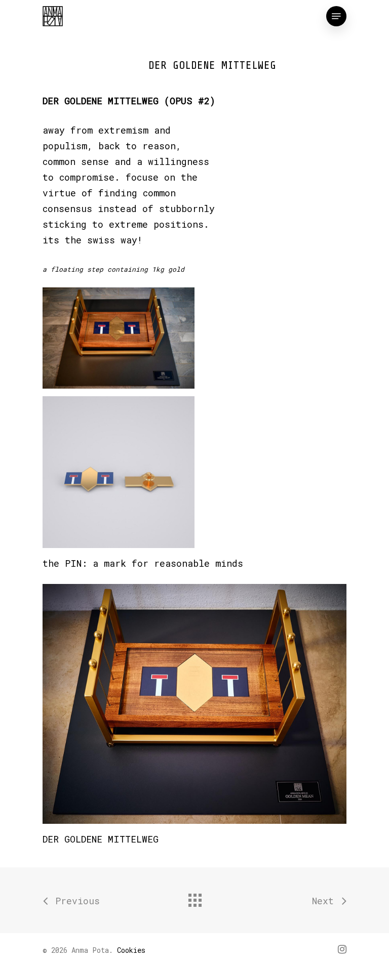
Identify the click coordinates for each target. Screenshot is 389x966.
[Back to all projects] (194, 898)
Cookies (131, 950)
